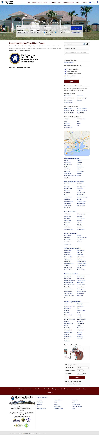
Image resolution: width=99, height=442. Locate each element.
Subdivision (20, 30)
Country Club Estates (82, 237)
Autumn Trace (67, 276)
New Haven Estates (68, 289)
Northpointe (67, 171)
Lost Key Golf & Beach (69, 319)
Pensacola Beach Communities (74, 182)
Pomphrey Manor (81, 289)
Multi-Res (63, 32)
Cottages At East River (69, 280)
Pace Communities (70, 212)
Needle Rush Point (68, 323)
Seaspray (66, 334)
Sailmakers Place (68, 332)
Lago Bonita (67, 192)
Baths (38, 30)
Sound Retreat (80, 293)
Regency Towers (68, 197)
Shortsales (79, 100)
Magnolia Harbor (81, 284)
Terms (40, 433)
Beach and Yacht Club (69, 306)
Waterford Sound (68, 270)
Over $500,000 (80, 112)
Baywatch (66, 184)
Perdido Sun (80, 328)
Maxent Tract (67, 169)
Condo (51, 32)
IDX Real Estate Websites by (16, 433)
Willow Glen (79, 225)
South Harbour (67, 203)
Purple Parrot (80, 330)
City (31, 26)
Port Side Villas (80, 194)
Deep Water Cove (81, 186)
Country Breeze (80, 278)
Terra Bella (79, 222)
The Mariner (80, 338)
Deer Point (79, 252)
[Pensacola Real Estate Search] (77, 143)
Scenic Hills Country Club (70, 175)
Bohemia (66, 160)
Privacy (44, 433)
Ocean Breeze (80, 323)
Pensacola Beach (81, 119)
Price (45, 26)
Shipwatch (79, 334)
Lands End (79, 317)
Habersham (67, 218)
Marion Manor (67, 287)
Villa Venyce (80, 267)
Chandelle (79, 160)
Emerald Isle (80, 188)
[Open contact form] (90, 2)
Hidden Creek (80, 282)
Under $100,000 (68, 108)
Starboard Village (81, 203)
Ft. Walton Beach (68, 127)
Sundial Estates (67, 242)
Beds (31, 30)
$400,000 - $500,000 (69, 112)
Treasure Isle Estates (69, 295)
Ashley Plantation (81, 214)
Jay (78, 125)
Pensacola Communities (71, 158)
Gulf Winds (66, 190)
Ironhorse (79, 164)
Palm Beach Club (81, 192)
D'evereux (79, 162)
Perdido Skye (67, 328)
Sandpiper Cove (68, 291)
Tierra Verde (67, 177)
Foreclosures (80, 95)
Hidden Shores (80, 256)
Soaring (79, 175)
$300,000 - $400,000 (82, 110)
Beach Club (79, 184)
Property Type (47, 30)
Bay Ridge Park (67, 250)
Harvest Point (67, 239)
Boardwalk (66, 186)
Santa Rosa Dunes (68, 201)
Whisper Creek (67, 244)
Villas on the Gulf (81, 205)
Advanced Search (76, 32)
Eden (78, 308)
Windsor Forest (67, 227)
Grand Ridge (80, 254)
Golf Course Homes (68, 98)
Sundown (66, 338)
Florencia (66, 310)
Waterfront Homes (68, 102)
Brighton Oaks (67, 278)
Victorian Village (68, 267)
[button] (77, 353)
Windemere (67, 341)
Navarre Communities (71, 274)
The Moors (79, 242)
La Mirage (66, 167)
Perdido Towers (68, 330)
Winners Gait (80, 227)
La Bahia (79, 190)
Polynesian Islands (81, 261)
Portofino (66, 194)
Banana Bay (80, 304)
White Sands (67, 208)
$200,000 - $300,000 (69, 110)
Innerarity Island (68, 314)
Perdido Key (67, 125)
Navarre (79, 123)
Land (57, 32)
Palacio (66, 325)
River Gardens (80, 171)
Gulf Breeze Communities (72, 248)
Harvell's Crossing (81, 280)
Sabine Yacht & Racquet (82, 197)
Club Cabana (67, 308)
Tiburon (66, 225)
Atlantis (66, 304)
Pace (65, 121)
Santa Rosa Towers (81, 201)
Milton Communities (70, 233)
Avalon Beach (67, 235)
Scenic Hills (79, 173)
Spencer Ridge (67, 220)
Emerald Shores (68, 164)
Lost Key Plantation (81, 319)
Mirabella (66, 321)
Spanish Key (80, 336)
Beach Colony (80, 306)
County (19, 26)
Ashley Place (67, 214)
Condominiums (67, 95)
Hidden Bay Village (68, 282)
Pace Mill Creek (80, 218)
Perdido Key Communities (72, 302)
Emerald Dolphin (68, 188)
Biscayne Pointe (80, 276)
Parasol (79, 325)
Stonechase (67, 222)
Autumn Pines (67, 216)
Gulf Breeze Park (68, 256)
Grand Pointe (67, 254)
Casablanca (67, 252)
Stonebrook (79, 220)
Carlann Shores (80, 250)
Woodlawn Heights (81, 270)
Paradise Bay (67, 261)
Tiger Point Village (81, 265)
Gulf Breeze (67, 123)
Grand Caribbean (81, 310)
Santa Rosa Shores (68, 263)
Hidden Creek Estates (69, 284)
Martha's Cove (80, 287)
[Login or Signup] (97, 2)
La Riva (66, 317)
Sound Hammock (68, 293)
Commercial (48, 34)
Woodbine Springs (68, 229)
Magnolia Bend (80, 239)
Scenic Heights (67, 173)
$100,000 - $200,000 (82, 108)
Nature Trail (79, 169)
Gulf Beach (66, 312)
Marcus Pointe (80, 167)
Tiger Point (66, 265)
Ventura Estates (80, 229)
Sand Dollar (67, 199)
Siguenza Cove (67, 336)
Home (46, 32)
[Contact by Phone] (93, 2)
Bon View (79, 235)
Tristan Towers (67, 205)
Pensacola (66, 119)
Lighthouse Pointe (68, 259)
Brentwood (79, 216)
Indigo (78, 312)
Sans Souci (79, 199)
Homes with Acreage (82, 98)
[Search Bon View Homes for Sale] (23, 58)
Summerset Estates (81, 263)
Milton (78, 121)
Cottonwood (67, 237)
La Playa (79, 314)
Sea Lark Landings (81, 291)
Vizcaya (66, 297)
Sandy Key (79, 332)
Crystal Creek (67, 162)
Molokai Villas (80, 321)
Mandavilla (79, 259)
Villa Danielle (80, 295)
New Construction (68, 100)
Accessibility (34, 433)
